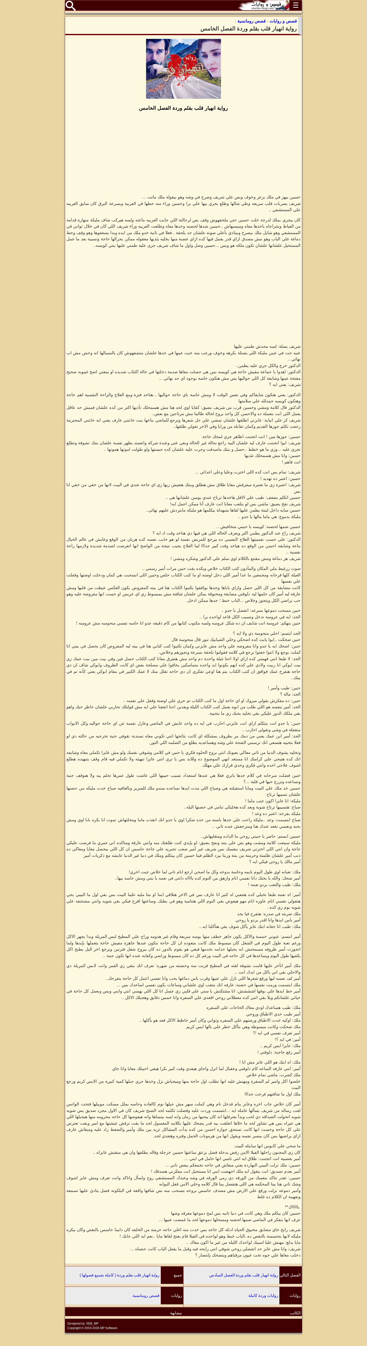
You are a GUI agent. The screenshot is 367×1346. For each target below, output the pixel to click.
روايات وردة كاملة (263, 1295)
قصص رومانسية (146, 1295)
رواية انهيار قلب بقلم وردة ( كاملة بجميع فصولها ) (120, 1275)
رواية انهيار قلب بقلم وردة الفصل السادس (243, 1275)
